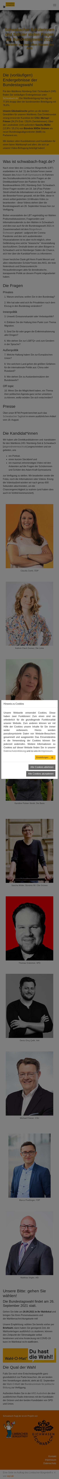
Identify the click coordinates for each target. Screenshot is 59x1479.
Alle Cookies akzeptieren (41, 774)
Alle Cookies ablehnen (42, 767)
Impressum (46, 751)
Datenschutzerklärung (15, 751)
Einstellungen (42, 757)
